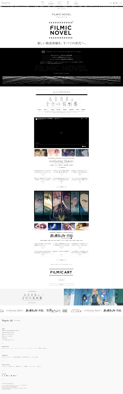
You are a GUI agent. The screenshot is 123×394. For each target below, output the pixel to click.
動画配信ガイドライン (19, 366)
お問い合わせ (44, 348)
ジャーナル (35, 348)
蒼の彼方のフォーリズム (8, 334)
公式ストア (3, 348)
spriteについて (39, 366)
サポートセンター (4, 366)
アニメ (19, 348)
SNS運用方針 (25, 366)
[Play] (61, 206)
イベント (23, 348)
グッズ (27, 348)
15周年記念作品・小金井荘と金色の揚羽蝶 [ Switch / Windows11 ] (10, 330)
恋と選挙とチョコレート (7, 336)
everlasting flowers (8, 332)
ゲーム (12, 348)
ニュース (8, 348)
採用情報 (40, 348)
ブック (15, 348)
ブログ (31, 348)
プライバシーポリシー (32, 366)
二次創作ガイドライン (11, 366)
